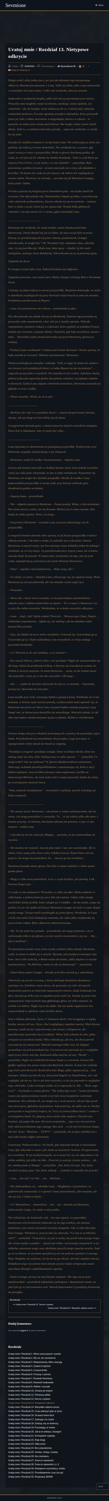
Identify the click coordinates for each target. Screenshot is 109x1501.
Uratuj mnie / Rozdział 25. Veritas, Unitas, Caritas (33, 1452)
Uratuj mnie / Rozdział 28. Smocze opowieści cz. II (33, 1464)
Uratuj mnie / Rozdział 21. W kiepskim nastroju (31, 1436)
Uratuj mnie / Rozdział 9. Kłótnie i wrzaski (29, 1386)
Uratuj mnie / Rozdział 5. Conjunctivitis (27, 1370)
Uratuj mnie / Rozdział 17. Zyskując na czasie (31, 1419)
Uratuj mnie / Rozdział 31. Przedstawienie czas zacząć (35, 1472)
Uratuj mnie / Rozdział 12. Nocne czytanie (29, 1399)
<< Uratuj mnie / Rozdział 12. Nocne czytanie (33, 1304)
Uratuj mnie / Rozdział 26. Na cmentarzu (28, 1456)
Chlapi (15, 66)
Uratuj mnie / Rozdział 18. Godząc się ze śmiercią (33, 1423)
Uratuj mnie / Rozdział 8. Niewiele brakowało (31, 1382)
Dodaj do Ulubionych (20, 70)
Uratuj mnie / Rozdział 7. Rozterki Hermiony (30, 1378)
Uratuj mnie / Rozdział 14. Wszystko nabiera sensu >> (72, 1308)
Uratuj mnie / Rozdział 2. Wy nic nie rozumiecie (32, 1358)
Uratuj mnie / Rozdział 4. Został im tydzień (29, 1366)
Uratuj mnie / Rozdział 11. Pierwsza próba (29, 1395)
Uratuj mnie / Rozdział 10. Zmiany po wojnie (30, 1390)
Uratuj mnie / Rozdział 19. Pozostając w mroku (31, 1427)
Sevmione (15, 5)
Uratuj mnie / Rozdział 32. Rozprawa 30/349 (30, 1477)
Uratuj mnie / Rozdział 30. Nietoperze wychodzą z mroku (36, 1468)
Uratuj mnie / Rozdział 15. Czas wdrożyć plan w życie (35, 1411)
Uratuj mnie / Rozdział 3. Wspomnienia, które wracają (35, 1362)
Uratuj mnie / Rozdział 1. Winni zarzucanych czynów (34, 1354)
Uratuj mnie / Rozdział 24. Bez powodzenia (30, 1448)
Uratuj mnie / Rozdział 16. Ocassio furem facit (31, 1415)
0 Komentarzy (47, 66)
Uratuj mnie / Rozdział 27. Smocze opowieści (31, 1460)
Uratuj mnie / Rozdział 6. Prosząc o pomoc (29, 1374)
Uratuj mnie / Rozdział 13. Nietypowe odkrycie (31, 1403)
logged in (24, 1330)
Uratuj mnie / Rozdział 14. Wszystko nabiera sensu (33, 1407)
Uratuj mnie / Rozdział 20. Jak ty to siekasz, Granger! (34, 1431)
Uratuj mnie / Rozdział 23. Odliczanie (27, 1444)
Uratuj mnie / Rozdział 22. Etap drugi (26, 1440)
